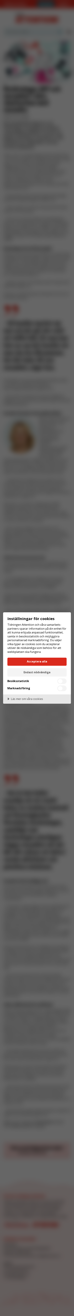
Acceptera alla (37, 661)
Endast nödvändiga (37, 672)
